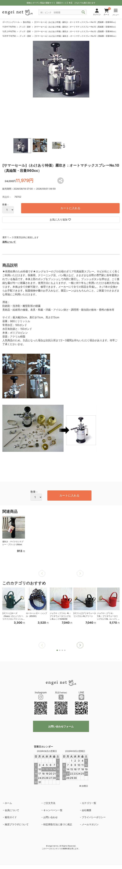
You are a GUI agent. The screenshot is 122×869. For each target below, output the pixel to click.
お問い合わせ (50, 817)
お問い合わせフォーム (61, 726)
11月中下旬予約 (9, 27)
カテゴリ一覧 (89, 803)
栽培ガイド (11, 817)
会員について (12, 810)
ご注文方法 (49, 803)
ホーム (8, 803)
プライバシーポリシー (94, 817)
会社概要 (86, 810)
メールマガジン (90, 824)
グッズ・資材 (25, 27)
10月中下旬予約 (9, 36)
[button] (80, 645)
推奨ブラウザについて (17, 824)
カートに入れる (70, 208)
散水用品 (27, 22)
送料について (9, 241)
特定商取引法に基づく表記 (57, 824)
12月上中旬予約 (9, 31)
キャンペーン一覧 (52, 810)
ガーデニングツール (11, 22)
